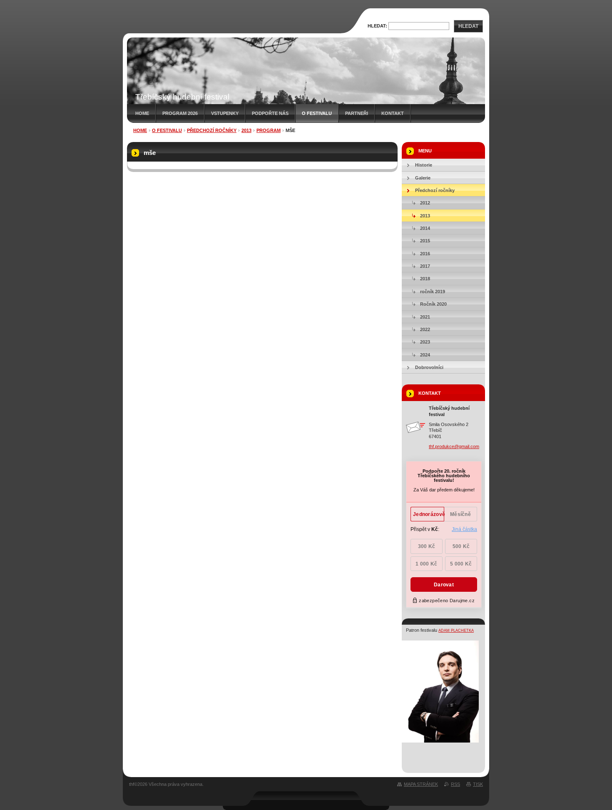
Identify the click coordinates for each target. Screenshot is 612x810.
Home (142, 113)
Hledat (468, 26)
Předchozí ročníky (211, 130)
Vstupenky (225, 113)
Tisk (478, 784)
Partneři (356, 113)
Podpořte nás (270, 113)
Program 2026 (180, 113)
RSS (455, 784)
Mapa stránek (421, 784)
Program (268, 130)
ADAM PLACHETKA (456, 630)
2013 (246, 130)
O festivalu (317, 113)
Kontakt (392, 113)
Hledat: (377, 25)
